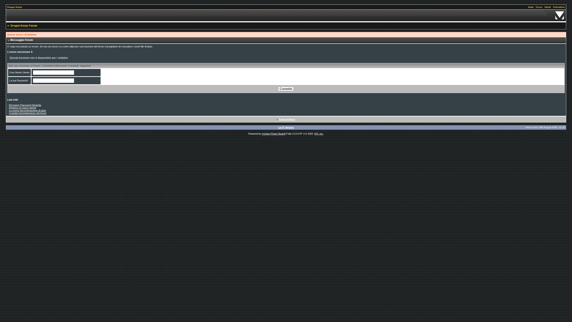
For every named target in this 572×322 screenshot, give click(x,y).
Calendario (559, 7)
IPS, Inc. (319, 133)
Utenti (548, 7)
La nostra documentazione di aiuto (27, 110)
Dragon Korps (14, 7)
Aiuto (531, 7)
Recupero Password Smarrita (25, 105)
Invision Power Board (273, 133)
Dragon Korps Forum (24, 25)
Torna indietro (287, 119)
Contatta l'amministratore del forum (27, 113)
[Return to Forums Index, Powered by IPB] (286, 15)
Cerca (539, 7)
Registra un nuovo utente (22, 107)
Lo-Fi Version (286, 127)
